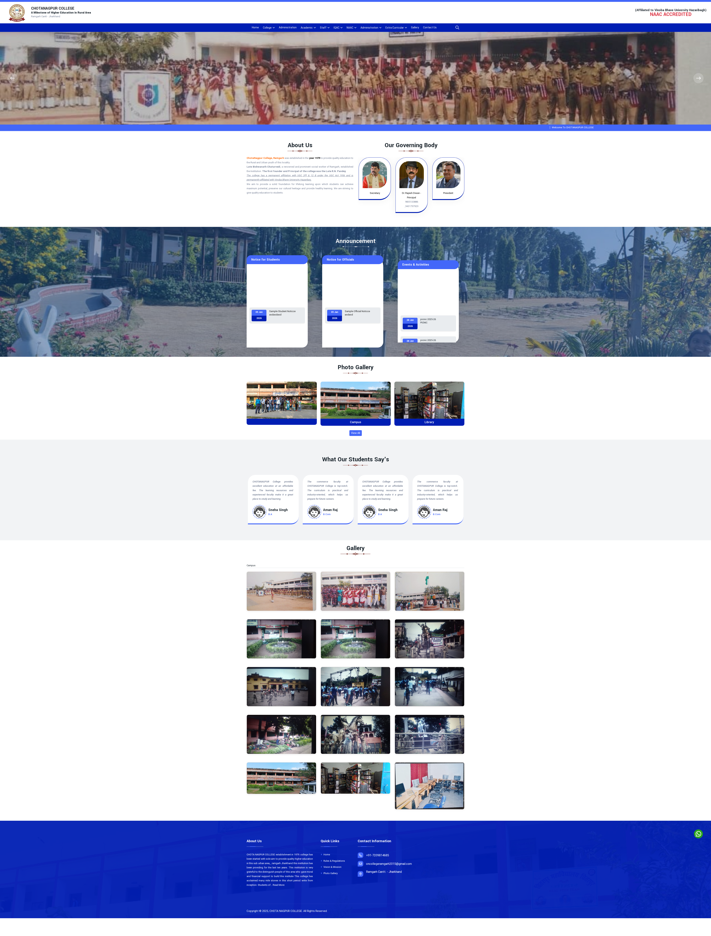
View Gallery (283, 403)
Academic (307, 27)
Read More (278, 885)
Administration (288, 27)
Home (255, 27)
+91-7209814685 (377, 855)
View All (355, 432)
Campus (355, 422)
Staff (323, 27)
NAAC (350, 27)
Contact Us (430, 27)
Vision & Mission (332, 867)
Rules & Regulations (334, 860)
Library (429, 422)
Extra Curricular (394, 27)
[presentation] (12, 78)
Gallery (415, 27)
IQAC (336, 27)
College (267, 27)
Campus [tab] (253, 565)
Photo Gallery (330, 873)
